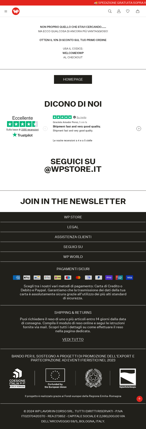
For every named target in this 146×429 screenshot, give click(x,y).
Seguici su (73, 247)
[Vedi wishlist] (128, 11)
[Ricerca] (110, 11)
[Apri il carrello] (138, 11)
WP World (73, 257)
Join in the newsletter (73, 201)
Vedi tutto (73, 339)
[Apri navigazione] (6, 11)
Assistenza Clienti (73, 237)
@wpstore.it (73, 169)
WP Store (73, 217)
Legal (73, 227)
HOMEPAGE (73, 79)
